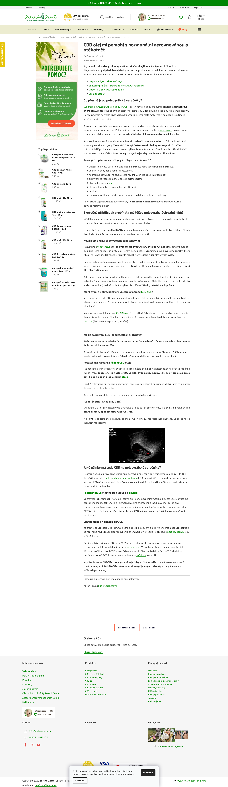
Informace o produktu (95, 694)
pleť (111, 182)
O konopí (152, 670)
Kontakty (41, 7)
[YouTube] (39, 745)
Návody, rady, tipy (156, 687)
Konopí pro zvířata (156, 694)
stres (125, 376)
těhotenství (103, 246)
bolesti (133, 492)
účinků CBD (117, 362)
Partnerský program (33, 675)
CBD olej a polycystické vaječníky (106, 89)
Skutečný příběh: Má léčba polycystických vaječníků (116, 85)
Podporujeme (154, 701)
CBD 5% (88, 321)
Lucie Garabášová (107, 585)
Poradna (28, 7)
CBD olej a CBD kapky (95, 674)
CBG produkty (91, 691)
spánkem (141, 555)
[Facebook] (25, 745)
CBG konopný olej (93, 677)
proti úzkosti (133, 546)
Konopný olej (91, 670)
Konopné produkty (157, 674)
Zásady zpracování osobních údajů (40, 697)
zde (132, 773)
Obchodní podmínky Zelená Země (40, 693)
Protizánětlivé (93, 492)
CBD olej (146, 291)
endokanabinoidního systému (121, 477)
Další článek (149, 627)
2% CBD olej (122, 312)
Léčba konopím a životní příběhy (163, 681)
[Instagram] (32, 745)
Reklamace (28, 702)
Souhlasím (148, 772)
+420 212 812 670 (38, 737)
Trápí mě (152, 698)
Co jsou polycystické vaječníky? (105, 81)
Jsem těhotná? (96, 93)
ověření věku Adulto (46, 785)
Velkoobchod (29, 671)
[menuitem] (32, 29)
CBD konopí (90, 684)
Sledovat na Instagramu (170, 746)
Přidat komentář (93, 651)
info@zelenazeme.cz (40, 730)
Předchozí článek (126, 627)
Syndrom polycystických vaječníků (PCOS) (106, 106)
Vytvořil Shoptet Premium (191, 780)
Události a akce (155, 691)
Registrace (198, 7)
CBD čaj (88, 681)
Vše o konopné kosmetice (160, 684)
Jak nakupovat (30, 688)
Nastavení (80, 780)
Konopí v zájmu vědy (158, 677)
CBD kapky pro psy (94, 687)
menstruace (166, 130)
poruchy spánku (175, 531)
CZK (170, 7)
